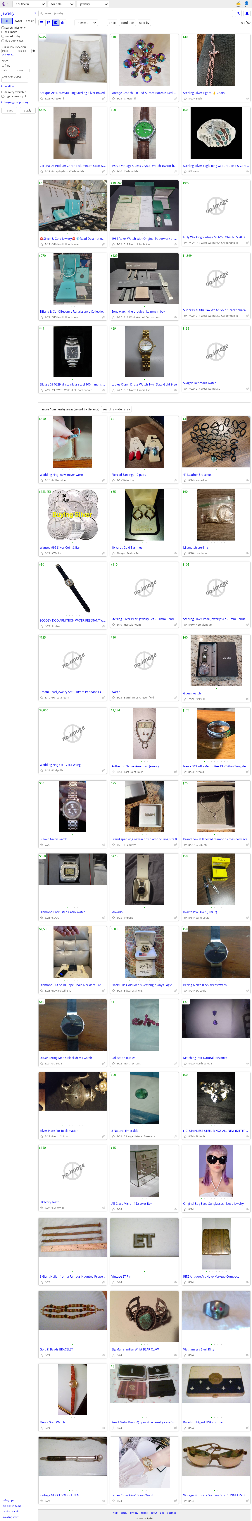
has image (10, 32)
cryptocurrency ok (15, 96)
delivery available (15, 92)
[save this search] (247, 13)
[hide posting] (103, 98)
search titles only (14, 27)
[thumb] (48, 23)
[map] (62, 23)
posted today (12, 36)
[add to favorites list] (41, 98)
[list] (41, 23)
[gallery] (55, 23)
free (7, 65)
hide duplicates (14, 40)
